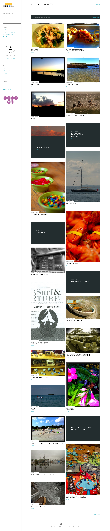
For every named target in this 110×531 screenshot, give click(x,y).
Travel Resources (7, 37)
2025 (5, 68)
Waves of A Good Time (76, 116)
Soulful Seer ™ (42, 4)
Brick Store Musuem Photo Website (81, 428)
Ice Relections (38, 506)
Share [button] (32, 52)
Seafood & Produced (41, 274)
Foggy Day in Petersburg (42, 474)
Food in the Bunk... (75, 50)
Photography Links (8, 34)
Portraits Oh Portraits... (77, 135)
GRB (33, 409)
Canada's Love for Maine (78, 355)
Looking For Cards (80, 281)
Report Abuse (7, 89)
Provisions (41, 233)
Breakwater (37, 84)
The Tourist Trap (39, 377)
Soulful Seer (10, 55)
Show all (96, 17)
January (7, 71)
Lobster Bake (72, 263)
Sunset (34, 118)
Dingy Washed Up (74, 320)
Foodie (34, 50)
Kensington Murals (76, 497)
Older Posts (96, 514)
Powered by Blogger (66, 523)
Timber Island (73, 84)
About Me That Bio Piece (9, 32)
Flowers (70, 409)
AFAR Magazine (43, 147)
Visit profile (11, 58)
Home (4, 29)
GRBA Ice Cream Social (42, 214)
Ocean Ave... (71, 203)
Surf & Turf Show (39, 343)
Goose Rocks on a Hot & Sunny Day (47, 443)
